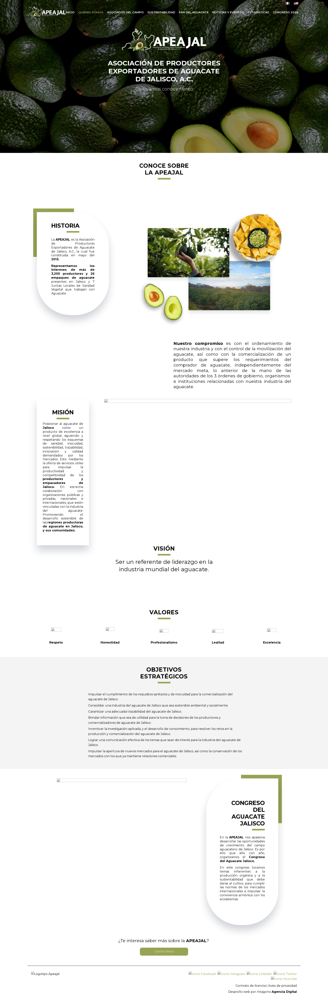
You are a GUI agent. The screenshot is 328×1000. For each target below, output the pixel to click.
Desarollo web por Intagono (262, 992)
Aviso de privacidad (282, 985)
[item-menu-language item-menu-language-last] (296, 3)
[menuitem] (70, 12)
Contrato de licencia (251, 985)
